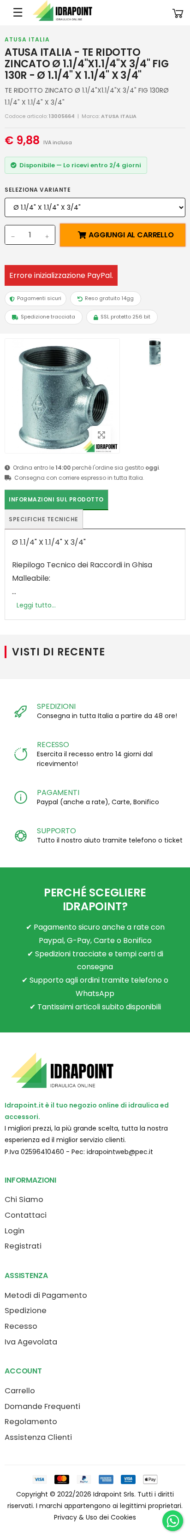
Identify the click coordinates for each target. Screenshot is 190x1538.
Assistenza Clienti (38, 1437)
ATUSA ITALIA (27, 39)
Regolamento (31, 1421)
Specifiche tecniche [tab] (43, 519)
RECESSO (53, 744)
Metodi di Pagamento (46, 1295)
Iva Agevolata (31, 1342)
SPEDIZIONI (56, 706)
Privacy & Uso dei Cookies (95, 1517)
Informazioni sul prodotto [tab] (56, 499)
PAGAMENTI (58, 792)
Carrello (20, 1390)
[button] (178, 12)
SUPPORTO (56, 830)
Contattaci (26, 1215)
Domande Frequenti (42, 1406)
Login (14, 1231)
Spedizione (26, 1310)
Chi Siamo (24, 1199)
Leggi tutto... (36, 605)
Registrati (23, 1246)
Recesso (21, 1326)
